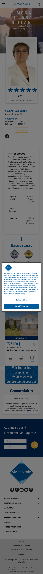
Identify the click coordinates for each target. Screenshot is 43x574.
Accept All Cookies (21, 306)
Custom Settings (21, 300)
